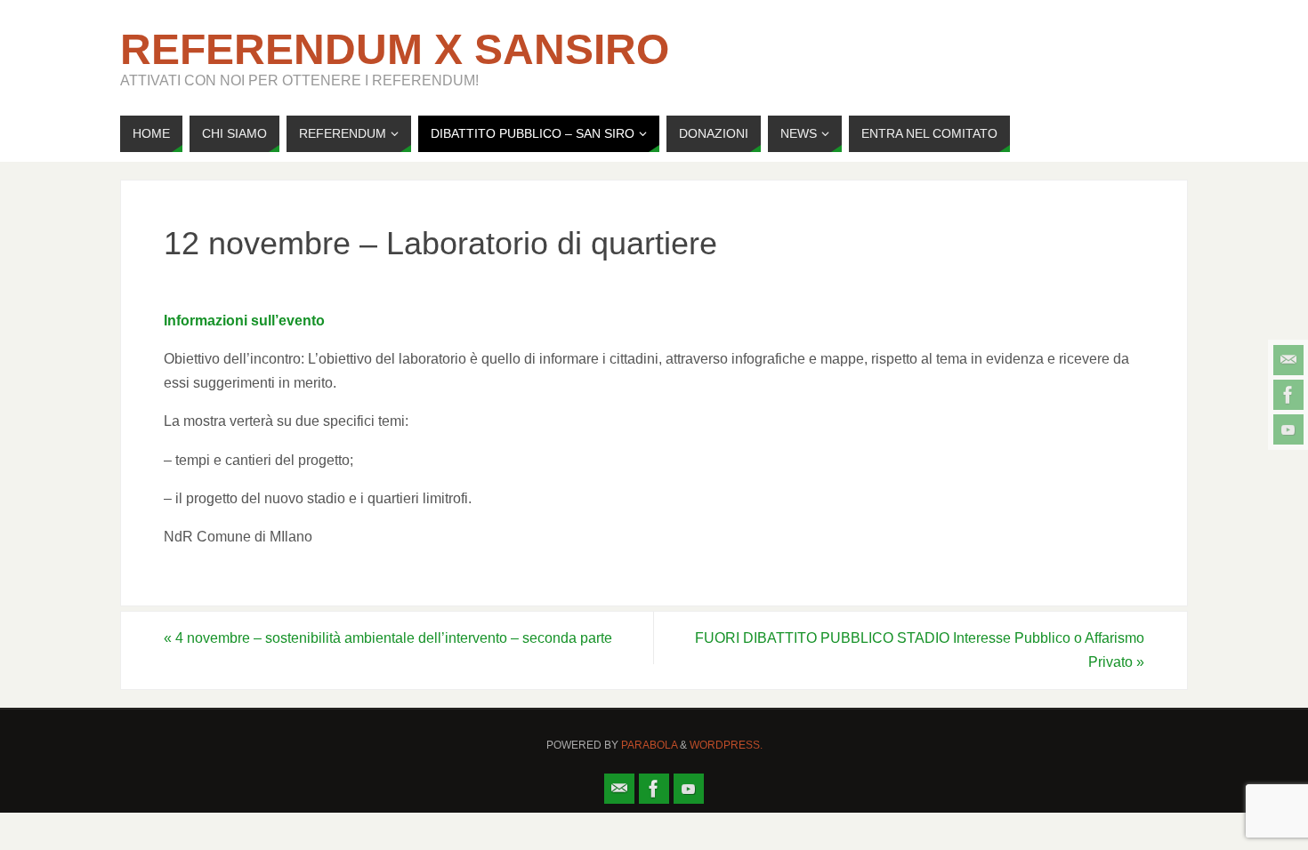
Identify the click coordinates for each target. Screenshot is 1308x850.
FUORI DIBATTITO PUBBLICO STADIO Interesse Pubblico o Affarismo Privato (919, 650)
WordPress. (726, 745)
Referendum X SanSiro (394, 50)
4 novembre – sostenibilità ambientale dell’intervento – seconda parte (388, 638)
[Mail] (1288, 360)
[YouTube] (1288, 429)
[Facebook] (1288, 395)
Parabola (649, 745)
